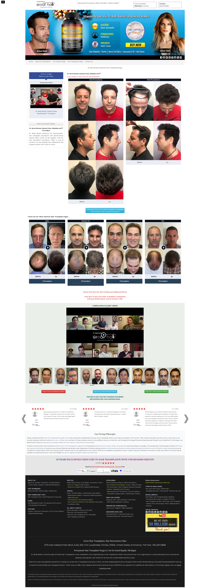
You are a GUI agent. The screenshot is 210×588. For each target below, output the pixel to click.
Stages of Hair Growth (81, 485)
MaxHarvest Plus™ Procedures (117, 492)
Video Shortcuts (73, 498)
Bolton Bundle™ (102, 3)
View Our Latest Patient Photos (105, 392)
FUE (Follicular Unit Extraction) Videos (80, 500)
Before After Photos (73, 483)
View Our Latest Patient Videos (156, 392)
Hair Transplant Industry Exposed (130, 488)
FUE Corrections (112, 488)
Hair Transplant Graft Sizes (76, 517)
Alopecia (109, 500)
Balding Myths (174, 504)
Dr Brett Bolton (54, 483)
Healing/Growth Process (121, 490)
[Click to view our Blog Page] (178, 58)
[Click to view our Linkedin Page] (169, 58)
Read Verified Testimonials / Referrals (157, 483)
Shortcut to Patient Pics (75, 488)
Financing (58, 498)
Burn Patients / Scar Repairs (116, 485)
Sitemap (148, 506)
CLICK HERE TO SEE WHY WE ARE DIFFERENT (83, 77)
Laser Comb (110, 509)
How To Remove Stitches (76, 503)
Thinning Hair (163, 492)
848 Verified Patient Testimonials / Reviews (106, 467)
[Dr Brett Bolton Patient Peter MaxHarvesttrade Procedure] (46, 97)
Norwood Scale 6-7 (127, 517)
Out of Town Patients (57, 512)
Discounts (37, 512)
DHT (114, 500)
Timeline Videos (77, 494)
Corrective (93, 483)
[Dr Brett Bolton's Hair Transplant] (45, 4)
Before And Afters (130, 483)
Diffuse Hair (165, 489)
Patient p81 (118, 386)
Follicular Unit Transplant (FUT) (77, 515)
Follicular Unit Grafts (85, 511)
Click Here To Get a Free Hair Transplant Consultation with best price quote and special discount (105, 211)
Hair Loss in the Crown (152, 489)
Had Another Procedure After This (85, 284)
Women (137, 494)
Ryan (169, 387)
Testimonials (87, 494)
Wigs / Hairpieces (127, 509)
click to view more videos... (46, 124)
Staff (35, 485)
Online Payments (48, 498)
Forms (30, 485)
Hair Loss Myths (122, 500)
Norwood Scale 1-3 (112, 515)
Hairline (109, 490)
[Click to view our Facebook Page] (161, 58)
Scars (68, 494)
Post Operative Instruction (94, 503)
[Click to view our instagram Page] (175, 58)
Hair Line (70, 485)
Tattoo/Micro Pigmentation (116, 494)
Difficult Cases (136, 485)
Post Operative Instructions (37, 506)
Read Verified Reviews (52, 485)
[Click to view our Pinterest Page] (172, 58)
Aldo (66, 386)
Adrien (92, 386)
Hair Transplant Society (153, 502)
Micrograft (92, 515)
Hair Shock (131, 500)
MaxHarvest (53, 492)
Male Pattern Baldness (114, 503)
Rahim (143, 385)
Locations (41, 485)
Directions (45, 483)
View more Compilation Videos (53, 392)
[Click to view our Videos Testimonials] (164, 58)
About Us (31, 483)
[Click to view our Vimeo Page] (180, 58)
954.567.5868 (164, 6)
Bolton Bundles (33, 492)
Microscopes (160, 504)
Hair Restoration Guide (35, 504)
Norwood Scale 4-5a (113, 517)
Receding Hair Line (152, 492)
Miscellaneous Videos (74, 496)
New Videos (96, 494)
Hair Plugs (165, 502)
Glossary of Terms (168, 500)
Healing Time (150, 504)
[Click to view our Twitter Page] (166, 58)
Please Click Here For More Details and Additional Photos (105, 293)
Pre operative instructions (52, 504)
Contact (37, 483)
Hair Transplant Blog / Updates (164, 498)
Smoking (126, 503)
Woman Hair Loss (175, 492)
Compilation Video (73, 505)
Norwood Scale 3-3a (126, 515)
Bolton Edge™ (114, 3)
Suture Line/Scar (134, 492)
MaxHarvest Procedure (86, 3)
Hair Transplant (175, 502)
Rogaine (118, 509)
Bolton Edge (43, 492)
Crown (100, 483)
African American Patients (114, 483)
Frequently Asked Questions (92, 496)
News (167, 504)
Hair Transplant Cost (34, 498)
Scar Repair (85, 483)
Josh (40, 385)
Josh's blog (149, 498)
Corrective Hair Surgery (154, 500)
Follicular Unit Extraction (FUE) (77, 513)
